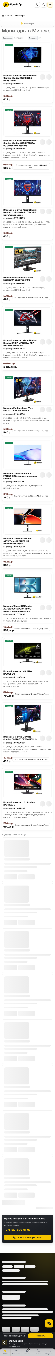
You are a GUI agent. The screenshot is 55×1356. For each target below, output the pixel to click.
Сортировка (7, 38)
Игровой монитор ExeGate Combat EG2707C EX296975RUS (20, 738)
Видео (9, 15)
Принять (41, 1336)
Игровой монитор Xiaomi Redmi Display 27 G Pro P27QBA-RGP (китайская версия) (20, 343)
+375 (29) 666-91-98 (17, 1229)
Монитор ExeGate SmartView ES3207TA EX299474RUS (18, 409)
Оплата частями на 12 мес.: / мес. (31, 166)
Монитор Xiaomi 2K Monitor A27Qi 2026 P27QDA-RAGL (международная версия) (17, 608)
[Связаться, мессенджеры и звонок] (49, 1323)
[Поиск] (43, 5)
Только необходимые (14, 1336)
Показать (33, 38)
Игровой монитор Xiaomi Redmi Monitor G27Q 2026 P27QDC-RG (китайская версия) (20, 212)
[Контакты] (37, 5)
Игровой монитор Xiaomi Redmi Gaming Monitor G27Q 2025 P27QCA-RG (20, 78)
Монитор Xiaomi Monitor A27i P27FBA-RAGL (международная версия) (20, 476)
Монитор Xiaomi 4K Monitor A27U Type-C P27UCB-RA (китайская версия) (17, 541)
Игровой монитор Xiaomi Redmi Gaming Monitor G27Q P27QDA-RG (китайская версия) (20, 143)
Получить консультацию (29, 1237)
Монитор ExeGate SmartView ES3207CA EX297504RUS (18, 278)
